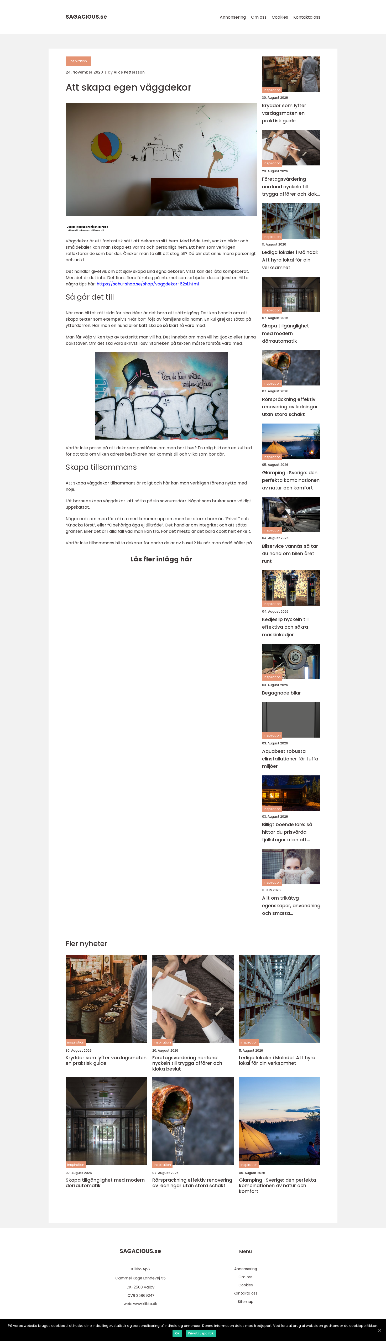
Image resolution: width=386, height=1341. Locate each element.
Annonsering (233, 17)
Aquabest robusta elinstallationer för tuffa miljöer (290, 759)
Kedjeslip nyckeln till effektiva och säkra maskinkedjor (285, 627)
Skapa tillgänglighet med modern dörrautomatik (285, 333)
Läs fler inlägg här (161, 559)
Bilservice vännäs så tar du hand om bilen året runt (290, 554)
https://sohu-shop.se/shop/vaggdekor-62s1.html (148, 284)
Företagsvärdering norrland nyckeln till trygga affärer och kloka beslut (291, 187)
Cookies (280, 17)
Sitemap (245, 1301)
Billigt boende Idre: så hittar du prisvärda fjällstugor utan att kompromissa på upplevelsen (287, 832)
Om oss (259, 17)
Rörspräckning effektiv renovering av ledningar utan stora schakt (290, 407)
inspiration (78, 61)
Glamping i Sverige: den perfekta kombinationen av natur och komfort (291, 480)
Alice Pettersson (129, 72)
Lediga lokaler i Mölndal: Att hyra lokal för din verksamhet (290, 260)
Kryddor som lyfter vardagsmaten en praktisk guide (284, 113)
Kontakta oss (306, 17)
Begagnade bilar (281, 693)
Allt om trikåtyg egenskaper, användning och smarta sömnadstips (291, 906)
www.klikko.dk (145, 1303)
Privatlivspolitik (200, 1333)
